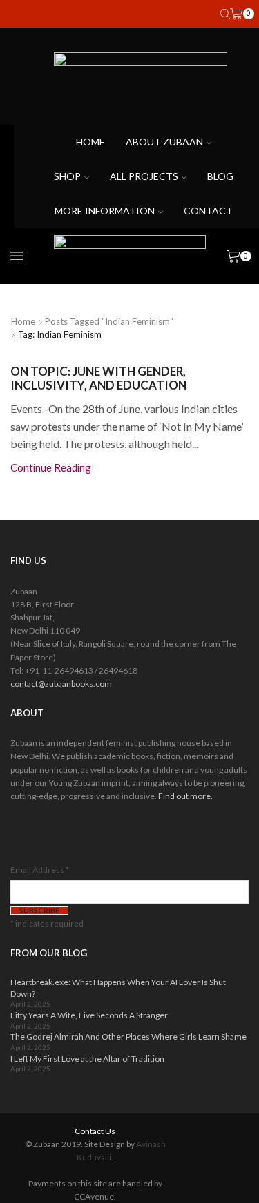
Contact (208, 210)
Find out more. (185, 796)
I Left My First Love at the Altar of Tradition (87, 1058)
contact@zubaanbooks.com (61, 683)
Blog (220, 176)
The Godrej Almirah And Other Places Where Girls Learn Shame (128, 1036)
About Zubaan (164, 142)
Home (90, 142)
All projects (144, 176)
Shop (67, 176)
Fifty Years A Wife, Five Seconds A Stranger (89, 1015)
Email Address (39, 870)
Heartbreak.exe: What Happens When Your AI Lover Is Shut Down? (118, 988)
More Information (105, 210)
